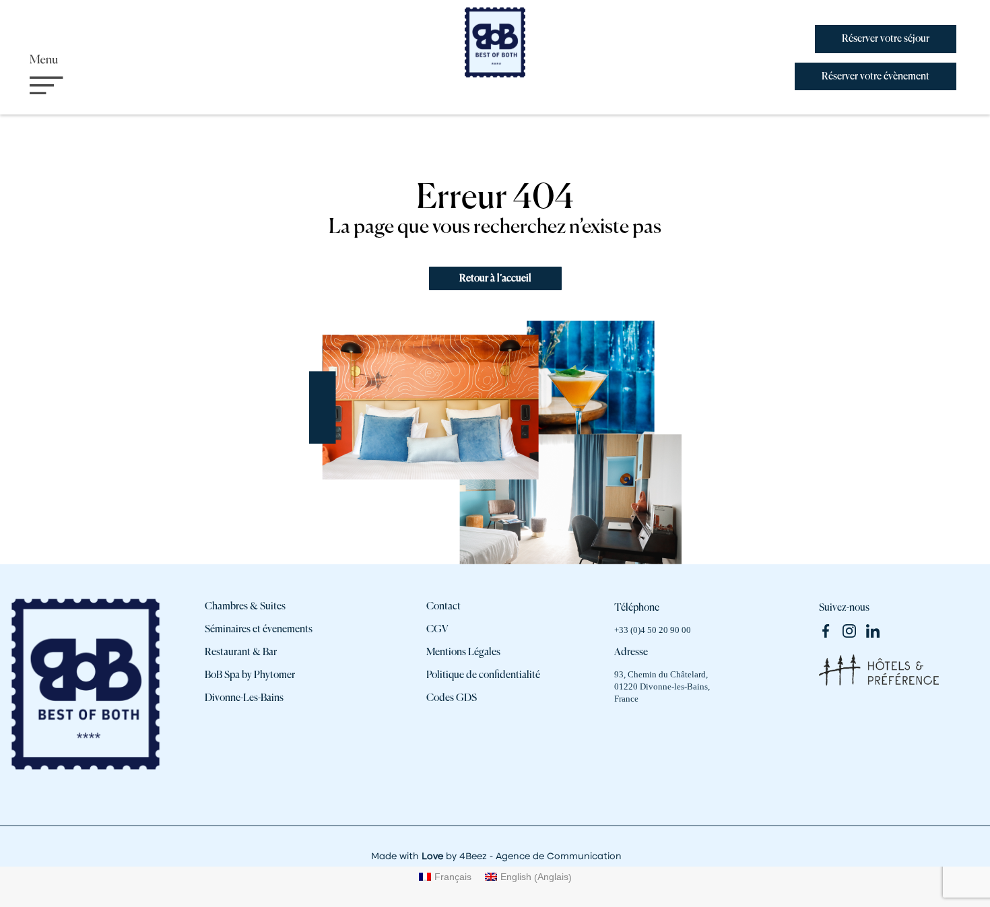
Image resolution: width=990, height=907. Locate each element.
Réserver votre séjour (885, 39)
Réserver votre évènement (875, 76)
